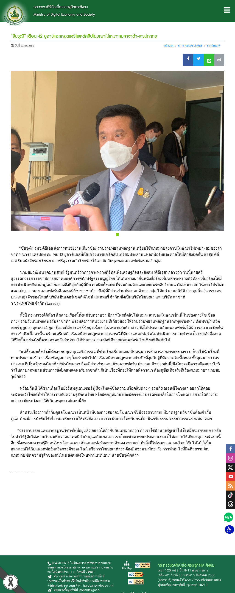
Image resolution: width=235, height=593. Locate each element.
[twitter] (230, 466)
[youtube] (230, 476)
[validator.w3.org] (136, 574)
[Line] (209, 60)
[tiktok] (230, 494)
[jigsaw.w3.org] (142, 565)
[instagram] (230, 457)
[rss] (230, 485)
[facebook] (230, 448)
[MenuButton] (226, 11)
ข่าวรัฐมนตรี (214, 45)
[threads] (230, 504)
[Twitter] (198, 60)
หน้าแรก (168, 45)
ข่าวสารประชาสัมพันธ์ (190, 45)
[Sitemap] (126, 565)
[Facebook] (188, 60)
